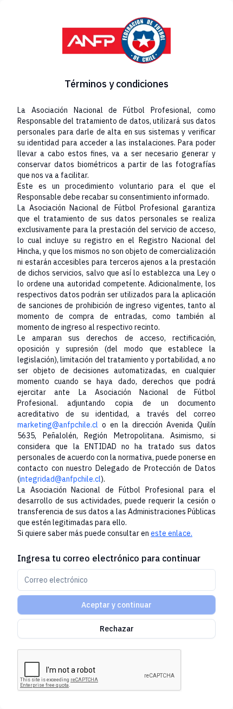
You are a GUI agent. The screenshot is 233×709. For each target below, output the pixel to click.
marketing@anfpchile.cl (57, 425)
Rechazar (117, 629)
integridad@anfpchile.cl (60, 479)
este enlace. (171, 533)
